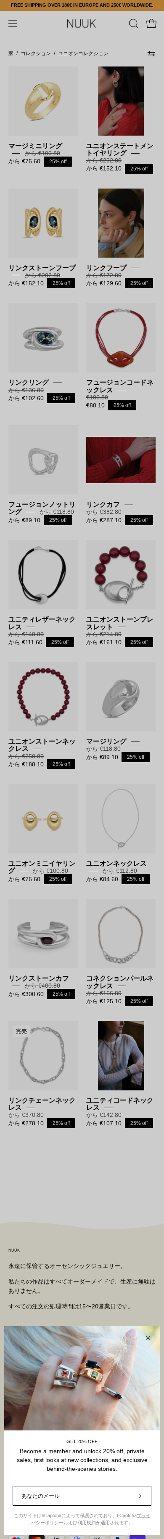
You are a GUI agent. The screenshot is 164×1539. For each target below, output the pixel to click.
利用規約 (86, 1522)
